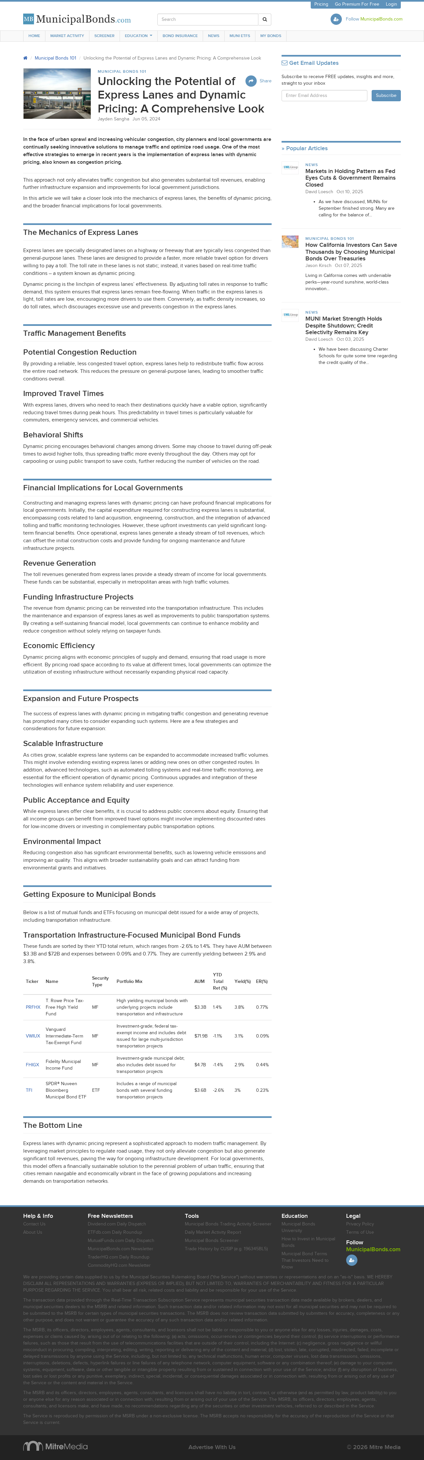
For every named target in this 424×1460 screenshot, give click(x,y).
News (213, 35)
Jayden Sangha (113, 119)
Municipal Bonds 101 (55, 58)
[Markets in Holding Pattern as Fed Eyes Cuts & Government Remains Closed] (290, 167)
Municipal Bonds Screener (212, 1240)
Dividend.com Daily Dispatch (117, 1224)
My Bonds (270, 35)
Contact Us (34, 1224)
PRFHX (33, 1007)
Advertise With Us (212, 1447)
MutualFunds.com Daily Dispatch (121, 1240)
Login (391, 4)
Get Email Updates (313, 63)
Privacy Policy (360, 1224)
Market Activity (67, 35)
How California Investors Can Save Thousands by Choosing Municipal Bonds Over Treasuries (351, 252)
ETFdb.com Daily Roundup (115, 1232)
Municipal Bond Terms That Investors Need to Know (305, 1260)
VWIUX (33, 1036)
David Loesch (319, 192)
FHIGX (32, 1065)
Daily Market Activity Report (213, 1232)
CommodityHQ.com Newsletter (119, 1265)
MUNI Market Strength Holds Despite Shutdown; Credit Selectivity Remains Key (343, 325)
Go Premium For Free (357, 4)
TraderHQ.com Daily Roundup (118, 1257)
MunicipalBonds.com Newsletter (120, 1249)
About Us (32, 1232)
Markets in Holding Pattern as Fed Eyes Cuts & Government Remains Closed (350, 178)
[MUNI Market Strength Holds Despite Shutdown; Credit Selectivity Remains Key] (290, 315)
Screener (104, 35)
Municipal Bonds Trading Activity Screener (228, 1224)
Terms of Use (360, 1232)
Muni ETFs (240, 35)
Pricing (321, 4)
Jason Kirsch (318, 265)
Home (34, 35)
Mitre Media (55, 1446)
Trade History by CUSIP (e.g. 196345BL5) (226, 1249)
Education (136, 35)
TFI (29, 1090)
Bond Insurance (180, 35)
